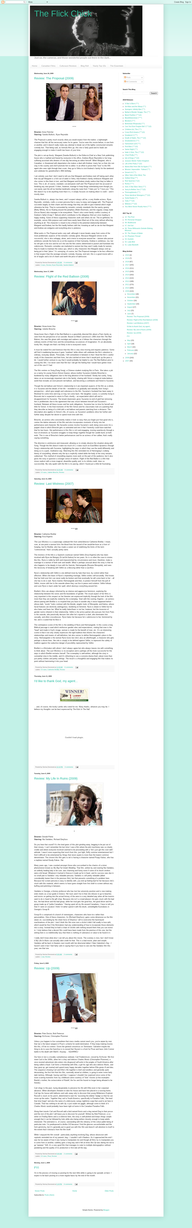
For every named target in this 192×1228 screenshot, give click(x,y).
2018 (127, 262)
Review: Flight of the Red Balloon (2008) (61, 276)
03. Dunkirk (129, 239)
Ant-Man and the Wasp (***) (135, 107)
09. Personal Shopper (133, 220)
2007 (127, 361)
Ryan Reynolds (57, 265)
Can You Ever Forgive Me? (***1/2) (138, 126)
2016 (127, 268)
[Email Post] (75, 262)
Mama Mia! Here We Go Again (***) (138, 167)
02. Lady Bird (130, 242)
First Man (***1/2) (131, 147)
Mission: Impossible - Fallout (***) (137, 169)
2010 (127, 288)
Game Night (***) (131, 149)
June (129, 314)
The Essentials (116, 66)
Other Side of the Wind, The (135, 175)
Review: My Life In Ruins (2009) (55, 778)
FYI (36, 1167)
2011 (127, 285)
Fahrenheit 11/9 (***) (132, 144)
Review (48, 265)
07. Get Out (129, 226)
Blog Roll (85, 66)
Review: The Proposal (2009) (54, 78)
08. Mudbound (130, 223)
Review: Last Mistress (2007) (54, 483)
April (129, 344)
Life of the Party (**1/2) (133, 164)
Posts (128, 77)
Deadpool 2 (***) (131, 135)
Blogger (106, 1210)
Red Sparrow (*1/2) (132, 181)
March (129, 347)
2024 (127, 255)
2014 (127, 275)
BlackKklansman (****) (133, 118)
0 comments (68, 262)
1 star (42, 957)
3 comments (69, 767)
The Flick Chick (63, 13)
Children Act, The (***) (133, 129)
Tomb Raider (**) (131, 198)
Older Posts (109, 1191)
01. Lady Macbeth (131, 245)
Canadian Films (48, 66)
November (131, 297)
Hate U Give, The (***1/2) (134, 152)
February (131, 350)
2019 (127, 258)
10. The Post (129, 217)
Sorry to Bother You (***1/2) (135, 189)
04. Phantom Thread (132, 236)
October (130, 301)
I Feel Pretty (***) (131, 155)
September (131, 304)
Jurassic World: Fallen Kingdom (137, 161)
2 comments (68, 954)
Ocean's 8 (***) (130, 172)
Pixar (49, 1156)
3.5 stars (44, 472)
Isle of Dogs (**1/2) (132, 158)
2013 (127, 278)
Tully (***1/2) (130, 201)
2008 (127, 358)
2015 (127, 271)
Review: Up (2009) (46, 968)
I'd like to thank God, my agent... (56, 681)
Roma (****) (129, 184)
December (131, 294)
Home (34, 66)
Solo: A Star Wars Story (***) (135, 187)
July (129, 310)
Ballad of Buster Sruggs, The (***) (137, 112)
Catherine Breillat (53, 669)
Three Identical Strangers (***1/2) (137, 195)
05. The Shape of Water (134, 233)
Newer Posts (40, 1191)
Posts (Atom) (49, 1195)
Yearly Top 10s (99, 66)
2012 (127, 281)
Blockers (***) (130, 121)
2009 (127, 291)
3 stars (43, 265)
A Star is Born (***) (132, 104)
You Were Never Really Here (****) (138, 207)
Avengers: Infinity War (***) (135, 109)
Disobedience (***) (132, 141)
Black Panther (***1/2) (133, 115)
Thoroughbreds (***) (132, 192)
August (130, 307)
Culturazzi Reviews (68, 66)
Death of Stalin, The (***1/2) (135, 138)
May (129, 340)
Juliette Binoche (53, 472)
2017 (127, 265)
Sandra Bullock (68, 265)
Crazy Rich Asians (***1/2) (135, 132)
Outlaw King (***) (131, 178)
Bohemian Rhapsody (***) (135, 124)
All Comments (131, 82)
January (130, 354)
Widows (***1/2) (131, 204)
